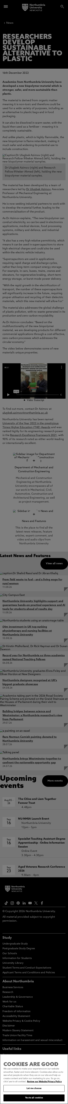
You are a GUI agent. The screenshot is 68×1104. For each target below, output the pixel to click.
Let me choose (34, 1088)
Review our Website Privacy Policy (44, 1082)
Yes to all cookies (34, 1098)
